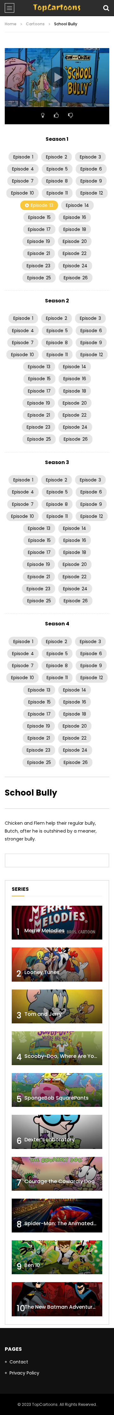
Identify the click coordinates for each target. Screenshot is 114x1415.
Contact (19, 1362)
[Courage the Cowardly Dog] (57, 1174)
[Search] (106, 8)
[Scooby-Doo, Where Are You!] (57, 1048)
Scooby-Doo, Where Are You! (61, 1056)
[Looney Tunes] (57, 964)
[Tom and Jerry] (57, 1006)
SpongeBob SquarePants (56, 1098)
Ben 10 (32, 1265)
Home (10, 24)
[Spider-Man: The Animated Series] (57, 1215)
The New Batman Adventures (61, 1307)
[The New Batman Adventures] (57, 1299)
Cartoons (35, 24)
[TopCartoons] (57, 8)
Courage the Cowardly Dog (59, 1181)
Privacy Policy (24, 1373)
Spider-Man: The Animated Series (67, 1223)
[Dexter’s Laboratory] (57, 1132)
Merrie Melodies (44, 930)
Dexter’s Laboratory (49, 1139)
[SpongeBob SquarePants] (57, 1090)
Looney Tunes (42, 972)
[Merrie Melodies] (57, 923)
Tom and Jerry (43, 1014)
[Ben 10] (57, 1257)
